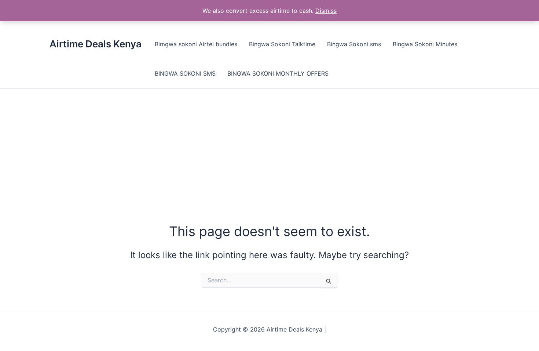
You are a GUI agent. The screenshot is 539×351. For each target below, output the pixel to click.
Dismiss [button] (326, 10)
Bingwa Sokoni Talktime (282, 44)
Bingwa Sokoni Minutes (425, 44)
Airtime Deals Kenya (96, 44)
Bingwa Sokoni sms (354, 44)
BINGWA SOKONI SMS (185, 73)
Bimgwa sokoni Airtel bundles (196, 44)
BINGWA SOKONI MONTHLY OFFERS (278, 73)
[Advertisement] (269, 143)
